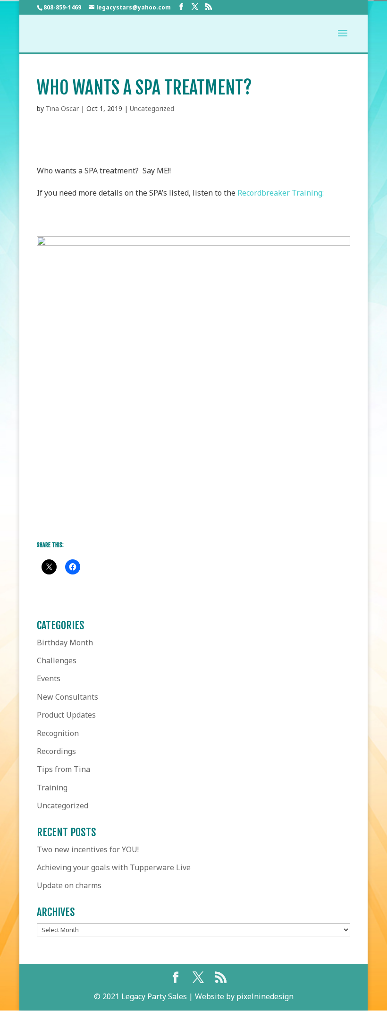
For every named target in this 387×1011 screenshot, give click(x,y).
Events (48, 678)
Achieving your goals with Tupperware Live (114, 867)
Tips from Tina (63, 769)
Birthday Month (65, 642)
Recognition (58, 733)
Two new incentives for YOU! (88, 849)
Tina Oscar (62, 108)
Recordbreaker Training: (280, 193)
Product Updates (66, 715)
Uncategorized (152, 108)
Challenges (56, 660)
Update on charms (69, 885)
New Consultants (67, 697)
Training (52, 787)
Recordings (56, 751)
